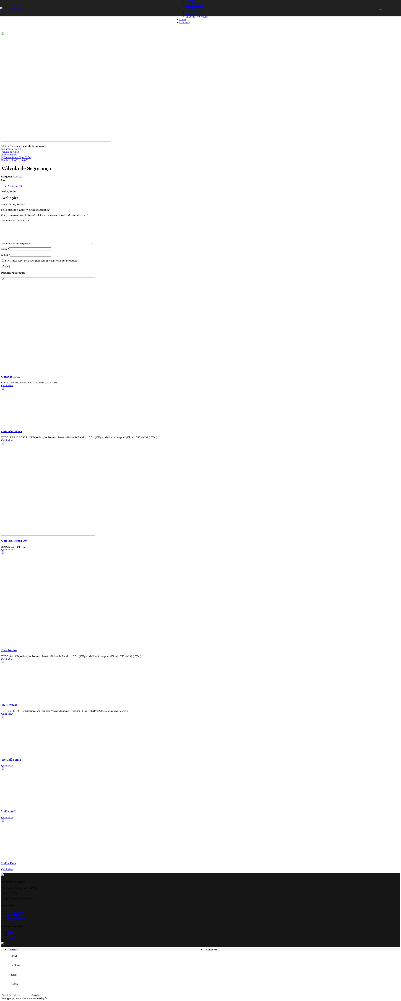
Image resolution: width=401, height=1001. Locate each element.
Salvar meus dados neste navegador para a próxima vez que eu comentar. (41, 260)
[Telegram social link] (24, 180)
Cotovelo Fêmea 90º (14, 540)
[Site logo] (11, 8)
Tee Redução (9, 704)
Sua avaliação (9, 220)
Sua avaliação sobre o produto (17, 243)
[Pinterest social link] (17, 180)
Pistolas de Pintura (195, 5)
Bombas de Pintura (195, 8)
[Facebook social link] (10, 180)
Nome (5, 249)
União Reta (8, 863)
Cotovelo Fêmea (11, 431)
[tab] (204, 186)
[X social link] (14, 180)
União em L (8, 811)
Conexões (190, 2)
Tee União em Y (11, 759)
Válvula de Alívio (10, 151)
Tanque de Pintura (195, 14)
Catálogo (12, 938)
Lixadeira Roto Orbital (197, 16)
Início (4, 146)
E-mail (5, 254)
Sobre (10, 932)
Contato (11, 935)
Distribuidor (9, 650)
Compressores (193, 11)
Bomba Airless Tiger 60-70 (14, 160)
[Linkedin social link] (21, 180)
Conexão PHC (10, 376)
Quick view (7, 385)
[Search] (380, 8)
